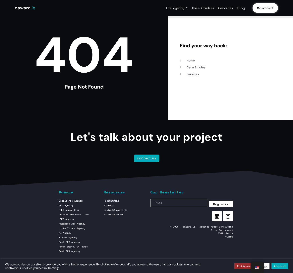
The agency (175, 8)
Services (225, 8)
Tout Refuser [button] (244, 266)
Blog (241, 8)
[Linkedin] (217, 216)
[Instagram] (228, 216)
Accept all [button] (280, 266)
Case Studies (203, 8)
